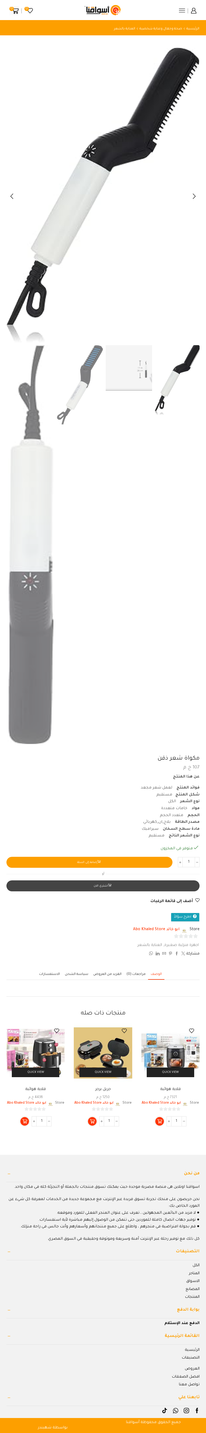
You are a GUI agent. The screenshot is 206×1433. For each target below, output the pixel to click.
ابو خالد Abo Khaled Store (156, 929)
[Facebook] (197, 1410)
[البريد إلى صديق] (164, 954)
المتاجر (194, 1274)
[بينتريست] (170, 954)
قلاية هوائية (170, 1089)
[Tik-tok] (164, 1410)
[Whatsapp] (175, 1410)
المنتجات (192, 1297)
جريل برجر (103, 1089)
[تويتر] (182, 954)
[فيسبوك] (177, 954)
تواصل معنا (189, 1385)
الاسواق (193, 1281)
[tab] (156, 974)
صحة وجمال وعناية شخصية (160, 29)
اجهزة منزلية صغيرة (181, 945)
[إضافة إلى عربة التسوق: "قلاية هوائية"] (159, 1121)
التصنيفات (191, 1358)
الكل (196, 1266)
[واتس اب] (151, 954)
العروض (192, 1369)
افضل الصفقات (186, 1377)
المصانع (193, 1289)
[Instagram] (186, 1410)
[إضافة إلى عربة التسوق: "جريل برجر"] (92, 1121)
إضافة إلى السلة (87, 862)
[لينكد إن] (157, 954)
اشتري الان (101, 886)
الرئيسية (192, 29)
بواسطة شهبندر (53, 1428)
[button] (194, 196)
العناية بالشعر (124, 29)
